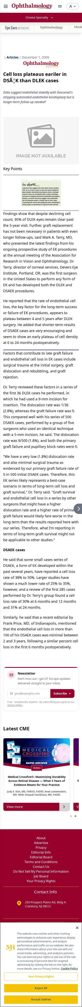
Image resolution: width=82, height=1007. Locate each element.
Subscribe (60, 693)
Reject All (41, 988)
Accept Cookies (41, 999)
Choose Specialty (36, 17)
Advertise (41, 843)
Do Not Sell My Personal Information (41, 871)
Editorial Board (41, 857)
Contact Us (41, 866)
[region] (41, 964)
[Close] (77, 927)
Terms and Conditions (41, 862)
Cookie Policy (69, 968)
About (41, 838)
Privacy (41, 847)
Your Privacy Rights (41, 881)
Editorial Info (41, 852)
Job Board (41, 876)
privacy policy (14, 705)
